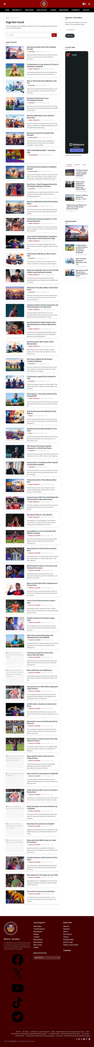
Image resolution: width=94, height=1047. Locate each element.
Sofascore (79, 155)
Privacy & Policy (68, 939)
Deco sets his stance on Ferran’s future (41, 891)
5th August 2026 (38, 415)
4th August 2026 (38, 433)
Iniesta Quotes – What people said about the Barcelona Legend (29, 1033)
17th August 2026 (44, 171)
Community (76, 10)
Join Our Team (68, 942)
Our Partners (67, 934)
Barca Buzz (26, 1031)
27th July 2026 (46, 794)
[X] (17, 980)
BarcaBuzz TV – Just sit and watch (40, 1031)
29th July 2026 (46, 657)
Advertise (66, 929)
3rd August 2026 (41, 450)
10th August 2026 (41, 381)
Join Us (65, 931)
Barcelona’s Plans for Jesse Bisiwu (39, 515)
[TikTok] (17, 1009)
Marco (30, 415)
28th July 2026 (46, 726)
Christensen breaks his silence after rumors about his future (40, 654)
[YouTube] (17, 994)
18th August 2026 (45, 155)
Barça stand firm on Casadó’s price (39, 670)
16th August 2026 (46, 223)
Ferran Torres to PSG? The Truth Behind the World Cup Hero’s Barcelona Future (42, 498)
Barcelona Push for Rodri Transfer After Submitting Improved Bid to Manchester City (41, 324)
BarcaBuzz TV (17, 10)
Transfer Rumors (39, 929)
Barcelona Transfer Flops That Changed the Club (76, 236)
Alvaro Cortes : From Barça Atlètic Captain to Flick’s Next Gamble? (42, 463)
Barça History (42, 10)
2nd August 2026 (46, 484)
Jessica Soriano (33, 137)
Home (7, 10)
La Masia (53, 10)
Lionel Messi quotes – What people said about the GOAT (64, 1033)
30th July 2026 (46, 605)
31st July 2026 (46, 535)
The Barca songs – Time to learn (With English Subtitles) (82, 172)
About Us (66, 926)
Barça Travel (38, 945)
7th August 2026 (46, 398)
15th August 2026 (46, 274)
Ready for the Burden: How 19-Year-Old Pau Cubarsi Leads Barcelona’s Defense (42, 271)
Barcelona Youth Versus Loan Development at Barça (37, 99)
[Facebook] (17, 966)
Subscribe (70, 36)
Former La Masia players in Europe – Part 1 (82, 197)
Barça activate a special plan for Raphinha (42, 773)
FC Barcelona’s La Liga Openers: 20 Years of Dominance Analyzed (42, 65)
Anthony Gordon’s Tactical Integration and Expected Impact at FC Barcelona (42, 306)
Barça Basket (38, 931)
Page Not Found (14, 18)
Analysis (86, 10)
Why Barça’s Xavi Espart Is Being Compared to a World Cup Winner (39, 447)
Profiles (36, 947)
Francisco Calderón (34, 535)
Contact (66, 937)
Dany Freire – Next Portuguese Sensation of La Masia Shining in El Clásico (42, 185)
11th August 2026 (46, 346)
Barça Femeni (38, 942)
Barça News (29, 10)
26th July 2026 (46, 862)
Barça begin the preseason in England (40, 824)
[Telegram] (17, 1023)
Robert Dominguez (34, 69)
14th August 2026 (46, 309)
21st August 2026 (41, 85)
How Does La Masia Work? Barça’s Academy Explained (39, 360)
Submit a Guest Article (70, 945)
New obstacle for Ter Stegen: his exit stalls (42, 875)
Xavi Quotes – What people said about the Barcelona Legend (73, 1036)
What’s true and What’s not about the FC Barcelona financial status (77, 207)
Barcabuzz (13, 1041)
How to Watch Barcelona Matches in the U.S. (81, 261)
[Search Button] (54, 35)
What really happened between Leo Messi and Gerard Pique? (81, 185)
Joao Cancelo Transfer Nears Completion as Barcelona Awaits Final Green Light (42, 237)
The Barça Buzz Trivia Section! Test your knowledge (40, 1036)
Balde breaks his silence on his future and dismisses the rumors (42, 567)
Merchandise (63, 10)
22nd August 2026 (41, 51)
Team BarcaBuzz (33, 155)
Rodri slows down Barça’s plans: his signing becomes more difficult (40, 636)
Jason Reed (31, 51)
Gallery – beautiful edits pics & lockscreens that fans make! (67, 1031)
